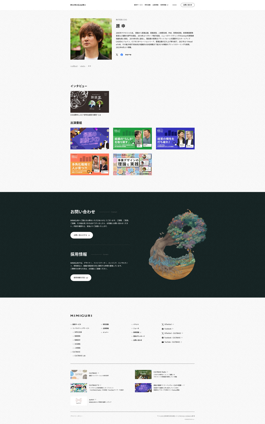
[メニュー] (174, 5)
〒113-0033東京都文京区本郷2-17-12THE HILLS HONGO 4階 (175, 416)
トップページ (74, 66)
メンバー (82, 66)
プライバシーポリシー (76, 416)
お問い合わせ (187, 5)
